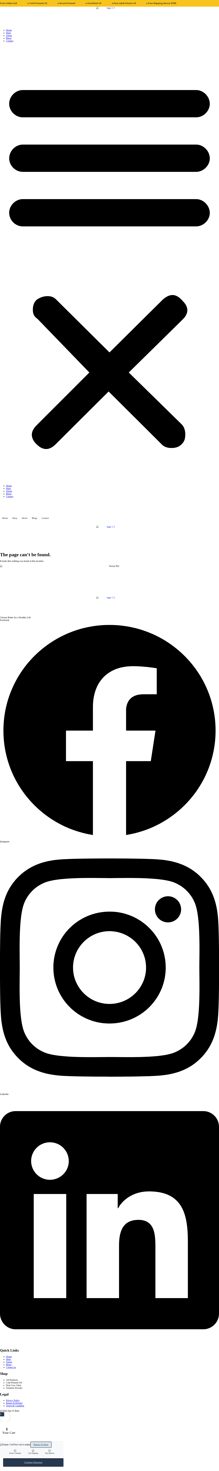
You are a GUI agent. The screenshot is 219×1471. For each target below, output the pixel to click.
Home (9, 30)
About (9, 35)
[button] (109, 263)
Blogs (8, 38)
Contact (9, 41)
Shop (8, 33)
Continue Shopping (33, 1462)
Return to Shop (41, 1444)
